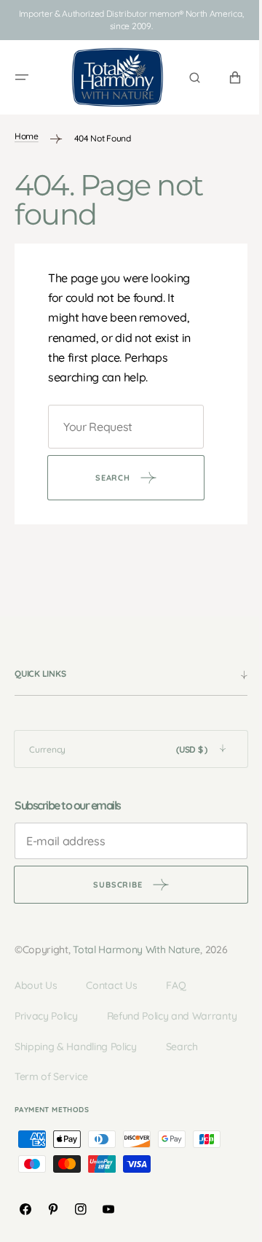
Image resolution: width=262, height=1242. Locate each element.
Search (182, 1069)
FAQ (176, 978)
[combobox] (120, 419)
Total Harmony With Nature (136, 942)
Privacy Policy (46, 1008)
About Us (36, 978)
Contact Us (111, 978)
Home (27, 128)
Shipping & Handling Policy (76, 1069)
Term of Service (51, 1099)
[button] (22, 74)
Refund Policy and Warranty (80, 1038)
